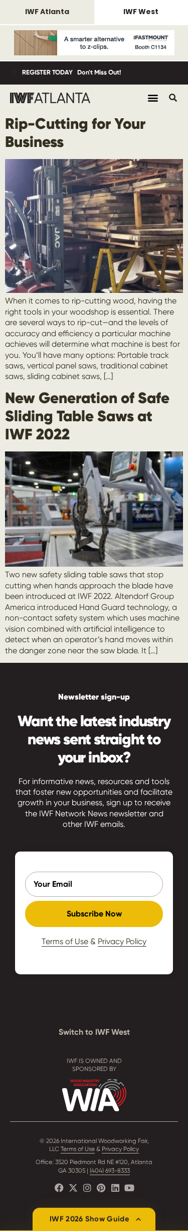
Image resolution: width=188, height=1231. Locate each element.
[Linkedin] (115, 1187)
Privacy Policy (122, 941)
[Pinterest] (101, 1187)
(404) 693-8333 (110, 1170)
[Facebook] (59, 1187)
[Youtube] (129, 1187)
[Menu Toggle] (152, 97)
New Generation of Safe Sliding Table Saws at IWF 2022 (87, 416)
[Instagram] (87, 1187)
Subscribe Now (94, 913)
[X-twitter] (73, 1187)
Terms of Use (65, 941)
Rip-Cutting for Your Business (75, 132)
